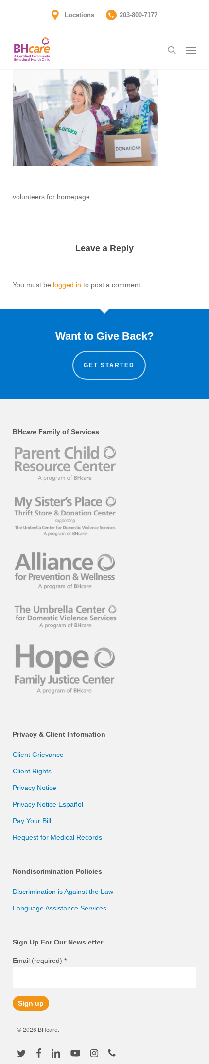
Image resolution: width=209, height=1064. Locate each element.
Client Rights (32, 771)
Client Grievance (38, 754)
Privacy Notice (34, 787)
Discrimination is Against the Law (63, 891)
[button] (191, 50)
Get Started (109, 365)
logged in (67, 285)
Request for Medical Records (57, 837)
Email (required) (40, 960)
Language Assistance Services (59, 908)
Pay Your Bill (32, 820)
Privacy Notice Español (48, 804)
